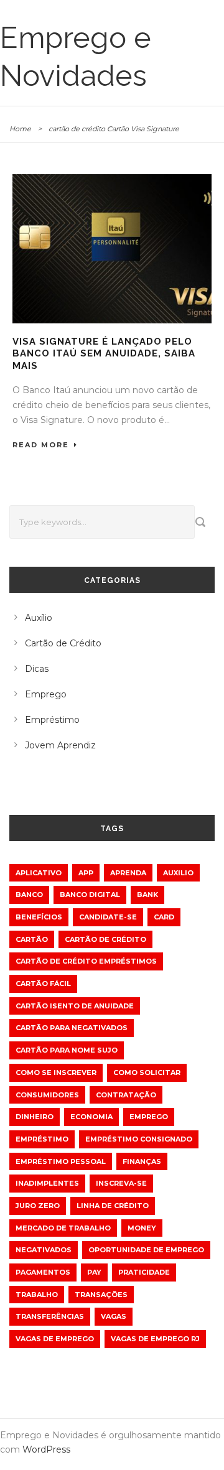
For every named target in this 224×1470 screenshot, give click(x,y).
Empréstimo (52, 719)
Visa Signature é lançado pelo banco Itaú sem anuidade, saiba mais (103, 353)
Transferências (50, 1316)
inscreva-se (121, 1183)
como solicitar (146, 1072)
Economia (91, 1116)
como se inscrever (56, 1072)
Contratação (126, 1095)
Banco (29, 894)
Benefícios (39, 917)
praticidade (144, 1272)
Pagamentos (43, 1272)
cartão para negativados (72, 1027)
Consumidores (47, 1095)
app (85, 872)
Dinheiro (35, 1116)
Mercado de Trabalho (63, 1228)
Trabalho (37, 1294)
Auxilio (178, 872)
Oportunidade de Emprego (146, 1249)
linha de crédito (113, 1205)
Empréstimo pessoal (61, 1161)
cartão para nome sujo (67, 1050)
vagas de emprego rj (155, 1338)
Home (20, 128)
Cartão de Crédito (63, 643)
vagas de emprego (55, 1338)
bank (147, 894)
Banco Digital (90, 894)
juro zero (38, 1205)
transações (101, 1294)
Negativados (44, 1249)
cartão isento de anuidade (75, 1006)
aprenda (128, 872)
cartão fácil (43, 983)
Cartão (32, 939)
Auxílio (38, 617)
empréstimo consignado (138, 1139)
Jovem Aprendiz (60, 745)
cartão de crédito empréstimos (86, 961)
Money (142, 1228)
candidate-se (108, 917)
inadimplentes (47, 1183)
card (164, 917)
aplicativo (39, 872)
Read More (40, 444)
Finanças (142, 1161)
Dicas (37, 668)
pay (94, 1272)
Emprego (46, 694)
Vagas (113, 1316)
